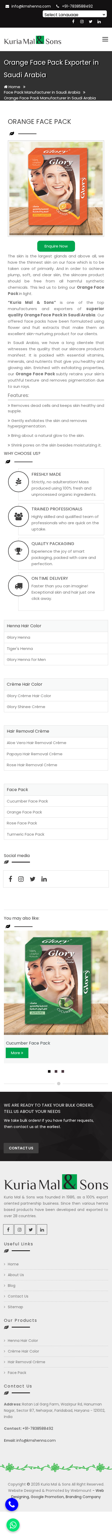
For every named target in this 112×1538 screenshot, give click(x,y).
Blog (11, 1285)
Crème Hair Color (23, 1351)
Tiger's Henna (20, 648)
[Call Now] (11, 1504)
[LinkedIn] (99, 21)
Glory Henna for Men (26, 659)
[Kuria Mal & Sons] (32, 39)
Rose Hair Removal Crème (32, 765)
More (16, 1053)
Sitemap (15, 1307)
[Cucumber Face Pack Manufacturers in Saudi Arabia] (56, 983)
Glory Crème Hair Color (29, 695)
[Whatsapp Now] (13, 1524)
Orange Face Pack (24, 812)
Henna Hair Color (23, 1340)
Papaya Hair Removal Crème (35, 754)
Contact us (21, 1148)
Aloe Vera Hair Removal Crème (36, 742)
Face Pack (17, 1372)
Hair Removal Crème (26, 1362)
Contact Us (18, 1296)
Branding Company (83, 1496)
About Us (16, 1274)
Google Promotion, (48, 1496)
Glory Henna (18, 637)
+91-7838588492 (77, 6)
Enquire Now (56, 246)
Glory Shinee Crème (26, 706)
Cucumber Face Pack (27, 801)
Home (14, 86)
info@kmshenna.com (31, 6)
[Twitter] (90, 21)
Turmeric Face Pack (25, 834)
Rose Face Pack (22, 823)
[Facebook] (73, 21)
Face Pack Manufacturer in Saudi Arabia (42, 92)
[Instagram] (82, 21)
